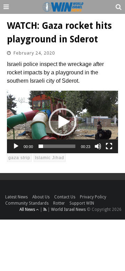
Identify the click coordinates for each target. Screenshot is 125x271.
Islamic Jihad (49, 157)
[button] (62, 122)
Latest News (16, 197)
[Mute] (97, 146)
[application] (62, 122)
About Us (41, 197)
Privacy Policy (93, 197)
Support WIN (81, 203)
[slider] (57, 146)
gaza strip (19, 157)
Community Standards (27, 203)
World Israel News (68, 209)
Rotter (59, 203)
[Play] (15, 146)
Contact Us (64, 197)
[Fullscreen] (109, 146)
